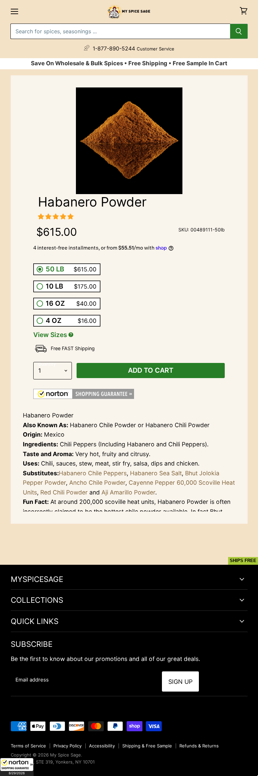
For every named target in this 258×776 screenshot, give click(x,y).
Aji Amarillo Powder (128, 492)
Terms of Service (28, 745)
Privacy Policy (67, 745)
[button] (17, 767)
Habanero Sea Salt (156, 473)
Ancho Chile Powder (97, 482)
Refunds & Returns (199, 745)
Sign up (180, 681)
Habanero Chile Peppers (93, 473)
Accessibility (102, 745)
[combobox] (120, 31)
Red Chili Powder (64, 492)
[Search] (239, 31)
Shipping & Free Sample (147, 745)
